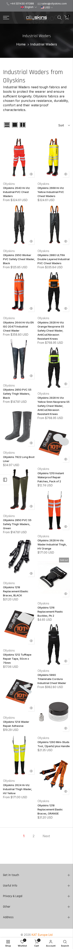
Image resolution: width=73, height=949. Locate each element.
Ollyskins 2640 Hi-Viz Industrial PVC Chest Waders (16, 192)
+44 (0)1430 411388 (22, 3)
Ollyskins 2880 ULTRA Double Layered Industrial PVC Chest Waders (54, 259)
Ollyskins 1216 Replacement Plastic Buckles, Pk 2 (50, 611)
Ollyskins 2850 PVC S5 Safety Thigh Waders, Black (17, 393)
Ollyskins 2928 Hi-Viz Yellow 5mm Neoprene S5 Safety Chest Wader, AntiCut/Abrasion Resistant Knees (54, 406)
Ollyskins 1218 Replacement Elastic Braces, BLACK (15, 591)
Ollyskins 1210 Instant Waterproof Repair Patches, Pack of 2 (51, 477)
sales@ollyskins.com (54, 3)
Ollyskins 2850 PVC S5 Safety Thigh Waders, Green (17, 524)
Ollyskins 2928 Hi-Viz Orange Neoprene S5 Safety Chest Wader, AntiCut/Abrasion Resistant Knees (51, 330)
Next (46, 836)
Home (21, 44)
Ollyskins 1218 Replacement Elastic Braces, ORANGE (50, 809)
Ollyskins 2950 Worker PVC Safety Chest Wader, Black (19, 259)
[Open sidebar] (5, 480)
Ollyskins (9, 183)
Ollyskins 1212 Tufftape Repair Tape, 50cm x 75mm (17, 658)
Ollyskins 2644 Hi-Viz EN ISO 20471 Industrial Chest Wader (18, 326)
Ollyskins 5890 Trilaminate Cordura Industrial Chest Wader (52, 679)
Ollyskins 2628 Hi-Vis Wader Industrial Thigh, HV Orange (52, 544)
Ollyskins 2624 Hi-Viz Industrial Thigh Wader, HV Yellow (17, 789)
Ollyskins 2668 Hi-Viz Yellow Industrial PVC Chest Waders (51, 192)
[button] (28, 7)
